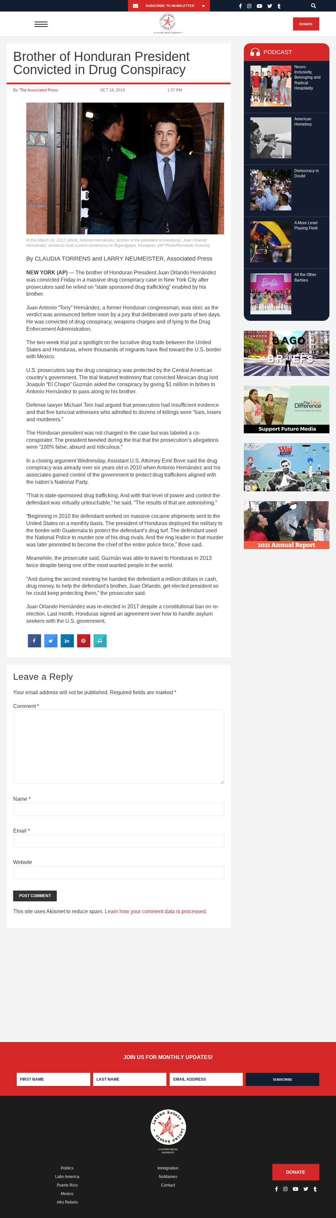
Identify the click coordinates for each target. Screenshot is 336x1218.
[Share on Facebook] (34, 645)
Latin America (67, 1176)
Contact (168, 1185)
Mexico (67, 1193)
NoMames (168, 1176)
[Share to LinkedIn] (67, 645)
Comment (26, 706)
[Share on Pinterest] (83, 645)
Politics (67, 1168)
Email (21, 831)
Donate (306, 24)
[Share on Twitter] (50, 645)
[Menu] (41, 23)
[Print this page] (100, 645)
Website (22, 862)
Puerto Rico (67, 1185)
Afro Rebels (67, 1202)
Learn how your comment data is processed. (156, 911)
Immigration (168, 1168)
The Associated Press (39, 90)
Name (22, 799)
